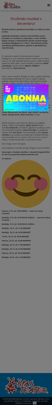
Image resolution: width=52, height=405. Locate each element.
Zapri (45, 87)
